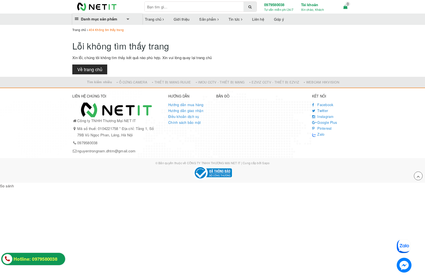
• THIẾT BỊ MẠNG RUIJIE (171, 82)
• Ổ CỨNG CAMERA (132, 82)
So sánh (7, 185)
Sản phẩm (208, 19)
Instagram (325, 116)
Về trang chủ (89, 69)
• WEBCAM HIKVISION (321, 82)
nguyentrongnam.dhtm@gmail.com (106, 150)
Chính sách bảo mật (184, 122)
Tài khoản (309, 4)
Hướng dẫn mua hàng (186, 104)
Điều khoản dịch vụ (183, 116)
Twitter (322, 110)
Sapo (266, 163)
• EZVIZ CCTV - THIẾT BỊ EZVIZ (274, 82)
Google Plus (326, 122)
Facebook (324, 104)
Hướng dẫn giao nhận (185, 110)
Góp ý (279, 19)
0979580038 (274, 4)
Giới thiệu (182, 19)
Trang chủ (154, 19)
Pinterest (324, 128)
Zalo (320, 134)
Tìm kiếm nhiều (99, 82)
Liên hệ (258, 19)
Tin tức (234, 19)
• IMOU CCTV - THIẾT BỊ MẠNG (220, 82)
